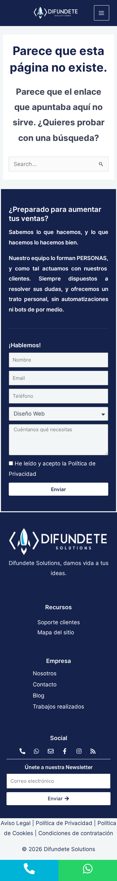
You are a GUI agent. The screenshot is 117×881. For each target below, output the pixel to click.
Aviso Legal (16, 823)
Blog (38, 695)
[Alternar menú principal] (102, 13)
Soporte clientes (58, 622)
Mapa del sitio (55, 632)
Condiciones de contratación (75, 833)
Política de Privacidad (64, 823)
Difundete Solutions (69, 849)
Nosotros (45, 673)
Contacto (45, 684)
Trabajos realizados (58, 706)
